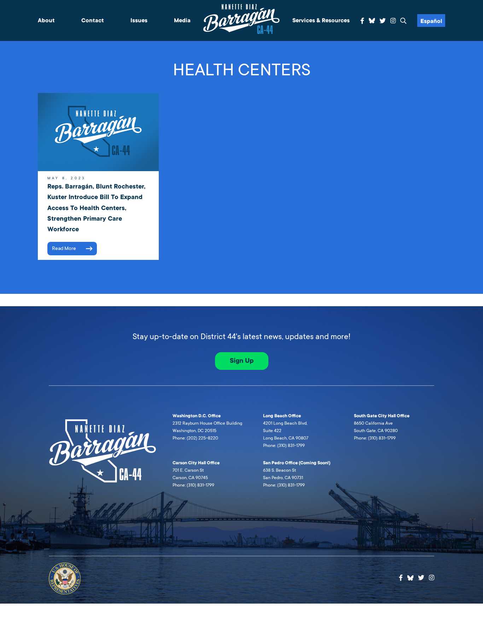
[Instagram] (393, 21)
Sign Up (242, 360)
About (46, 20)
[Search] (403, 21)
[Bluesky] (372, 20)
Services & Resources (321, 20)
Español (431, 21)
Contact (92, 20)
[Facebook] (362, 21)
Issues (138, 20)
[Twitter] (382, 21)
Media (182, 20)
